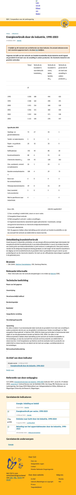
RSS (60, 482)
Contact (33, 466)
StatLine (53, 274)
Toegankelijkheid (36, 487)
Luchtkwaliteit (31, 423)
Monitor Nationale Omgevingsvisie (42, 469)
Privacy (33, 484)
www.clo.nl (14, 384)
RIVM (20, 478)
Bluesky (61, 479)
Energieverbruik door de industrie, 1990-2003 (29, 382)
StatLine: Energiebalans (23, 264)
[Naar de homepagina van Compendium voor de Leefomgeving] (38, 9)
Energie (19, 40)
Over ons (34, 461)
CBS (11, 478)
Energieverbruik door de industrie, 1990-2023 (27, 366)
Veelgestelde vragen (37, 464)
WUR (8, 480)
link (36, 50)
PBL (15, 478)
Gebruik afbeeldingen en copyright (42, 482)
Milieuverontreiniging (34, 433)
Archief (33, 479)
